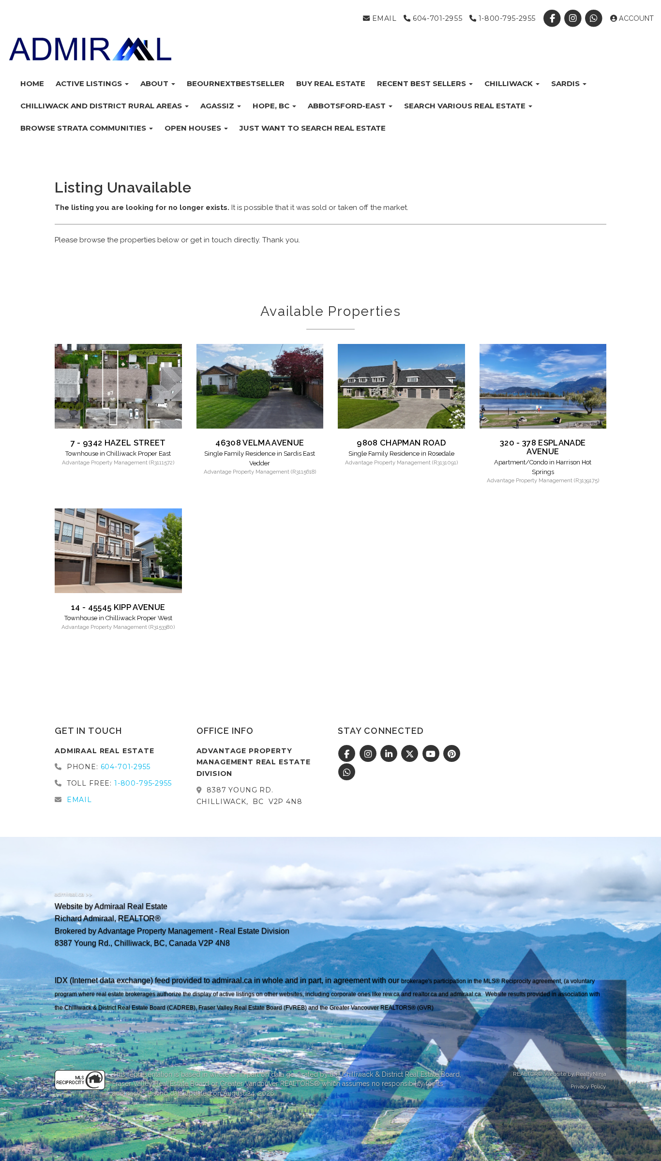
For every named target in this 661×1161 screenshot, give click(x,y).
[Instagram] (574, 18)
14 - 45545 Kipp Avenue (118, 607)
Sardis (566, 83)
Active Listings (90, 83)
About (155, 83)
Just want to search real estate (313, 128)
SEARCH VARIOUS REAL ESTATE (465, 105)
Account (635, 18)
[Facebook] (552, 18)
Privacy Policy (588, 1086)
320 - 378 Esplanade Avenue (543, 447)
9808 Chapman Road (401, 442)
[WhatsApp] (595, 18)
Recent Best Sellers (422, 83)
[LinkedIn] (390, 754)
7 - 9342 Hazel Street (118, 442)
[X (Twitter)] (411, 754)
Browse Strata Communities (84, 128)
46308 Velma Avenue (259, 442)
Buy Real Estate (330, 83)
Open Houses (194, 128)
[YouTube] (431, 754)
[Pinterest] (452, 754)
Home (32, 83)
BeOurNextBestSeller (236, 83)
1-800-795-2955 (506, 18)
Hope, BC (272, 105)
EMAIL (383, 18)
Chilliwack (509, 83)
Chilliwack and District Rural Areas (102, 105)
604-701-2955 (436, 18)
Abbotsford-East (348, 105)
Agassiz (218, 105)
